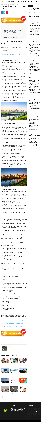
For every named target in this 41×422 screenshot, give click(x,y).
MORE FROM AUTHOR (13, 355)
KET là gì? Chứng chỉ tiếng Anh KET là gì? (34, 78)
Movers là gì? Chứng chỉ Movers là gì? (33, 61)
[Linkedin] (34, 411)
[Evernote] (36, 409)
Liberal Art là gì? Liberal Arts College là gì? (34, 94)
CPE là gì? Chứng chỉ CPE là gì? (34, 132)
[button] (39, 1)
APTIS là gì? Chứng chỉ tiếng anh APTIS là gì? (34, 64)
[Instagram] (31, 411)
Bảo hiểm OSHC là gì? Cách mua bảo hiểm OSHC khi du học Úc (4, 374)
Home (9, 1)
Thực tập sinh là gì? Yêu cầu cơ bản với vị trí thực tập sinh (34, 70)
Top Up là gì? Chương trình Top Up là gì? (34, 117)
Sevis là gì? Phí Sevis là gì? (34, 20)
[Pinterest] (39, 411)
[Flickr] (29, 411)
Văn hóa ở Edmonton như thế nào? (10, 31)
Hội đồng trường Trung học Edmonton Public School (11, 54)
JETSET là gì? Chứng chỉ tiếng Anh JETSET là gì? (34, 51)
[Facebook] (39, 409)
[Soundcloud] (29, 414)
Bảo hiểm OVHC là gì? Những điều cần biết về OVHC (13, 393)
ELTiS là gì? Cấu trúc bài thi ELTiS (34, 48)
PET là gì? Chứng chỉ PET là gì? (34, 97)
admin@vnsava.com (18, 413)
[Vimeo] (36, 414)
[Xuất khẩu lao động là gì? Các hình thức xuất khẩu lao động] (5, 389)
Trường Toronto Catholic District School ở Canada (10, 57)
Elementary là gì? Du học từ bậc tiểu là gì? (34, 126)
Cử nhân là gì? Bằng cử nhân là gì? (34, 26)
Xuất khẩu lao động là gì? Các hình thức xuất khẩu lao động (4, 393)
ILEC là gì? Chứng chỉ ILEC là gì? (34, 42)
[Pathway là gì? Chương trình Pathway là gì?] (23, 370)
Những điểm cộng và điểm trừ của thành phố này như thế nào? (14, 36)
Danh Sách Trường (26, 1)
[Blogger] (31, 409)
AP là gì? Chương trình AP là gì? (34, 112)
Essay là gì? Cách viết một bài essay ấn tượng (34, 90)
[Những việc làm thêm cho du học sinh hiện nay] (5, 360)
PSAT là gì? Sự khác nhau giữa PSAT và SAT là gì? (34, 56)
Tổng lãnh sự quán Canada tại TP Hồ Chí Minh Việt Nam (12, 326)
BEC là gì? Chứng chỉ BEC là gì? (34, 139)
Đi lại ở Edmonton (7, 33)
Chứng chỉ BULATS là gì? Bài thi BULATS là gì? (34, 81)
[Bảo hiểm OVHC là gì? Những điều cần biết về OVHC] (14, 389)
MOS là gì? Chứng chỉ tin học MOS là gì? (34, 73)
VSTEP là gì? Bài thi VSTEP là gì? (34, 136)
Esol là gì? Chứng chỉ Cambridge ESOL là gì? (33, 142)
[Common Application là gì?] (14, 380)
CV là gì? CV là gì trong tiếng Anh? (34, 75)
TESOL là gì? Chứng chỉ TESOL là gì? (34, 106)
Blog (4, 4)
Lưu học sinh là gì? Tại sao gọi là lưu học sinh (34, 29)
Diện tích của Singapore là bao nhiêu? (34, 114)
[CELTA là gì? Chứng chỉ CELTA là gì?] (23, 389)
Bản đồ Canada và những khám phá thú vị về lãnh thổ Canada (12, 323)
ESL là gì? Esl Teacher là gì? (34, 134)
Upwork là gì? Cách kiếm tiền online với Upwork (34, 12)
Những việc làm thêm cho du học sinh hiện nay (34, 9)
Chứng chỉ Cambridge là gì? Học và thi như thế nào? (22, 365)
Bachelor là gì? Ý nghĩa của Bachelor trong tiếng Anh (34, 129)
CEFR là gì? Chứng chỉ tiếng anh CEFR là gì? (34, 58)
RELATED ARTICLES (4, 355)
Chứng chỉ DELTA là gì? (33, 53)
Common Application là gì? (34, 31)
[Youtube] (29, 416)
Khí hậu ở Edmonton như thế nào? (10, 32)
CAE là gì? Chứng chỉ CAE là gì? (34, 120)
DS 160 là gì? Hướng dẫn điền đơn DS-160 (34, 45)
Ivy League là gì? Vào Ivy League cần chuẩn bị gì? (33, 67)
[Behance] (29, 409)
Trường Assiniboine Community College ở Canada (10, 55)
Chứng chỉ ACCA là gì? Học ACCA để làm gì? (34, 100)
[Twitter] (34, 414)
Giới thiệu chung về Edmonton (9, 29)
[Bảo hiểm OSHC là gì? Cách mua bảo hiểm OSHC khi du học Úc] (5, 370)
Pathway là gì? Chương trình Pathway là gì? (34, 23)
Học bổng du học (19, 1)
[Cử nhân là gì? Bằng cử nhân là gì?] (5, 380)
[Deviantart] (34, 409)
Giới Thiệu (32, 1)
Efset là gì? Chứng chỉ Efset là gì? (34, 109)
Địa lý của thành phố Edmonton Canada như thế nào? (13, 30)
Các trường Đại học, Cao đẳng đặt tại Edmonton (12, 37)
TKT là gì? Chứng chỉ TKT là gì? (34, 92)
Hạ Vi (9, 346)
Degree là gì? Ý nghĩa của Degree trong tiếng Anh (33, 145)
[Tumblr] (31, 414)
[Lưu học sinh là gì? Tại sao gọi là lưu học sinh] (23, 380)
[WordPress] (39, 414)
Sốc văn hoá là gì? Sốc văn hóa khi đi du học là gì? (34, 84)
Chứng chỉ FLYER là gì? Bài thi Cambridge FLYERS (34, 87)
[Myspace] (36, 411)
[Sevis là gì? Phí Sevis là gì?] (14, 370)
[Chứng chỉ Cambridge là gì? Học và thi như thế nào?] (23, 360)
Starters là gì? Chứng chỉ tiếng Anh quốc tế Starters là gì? (34, 103)
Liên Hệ (36, 1)
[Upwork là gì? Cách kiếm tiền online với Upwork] (14, 360)
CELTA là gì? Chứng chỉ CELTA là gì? (34, 39)
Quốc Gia (12, 1)
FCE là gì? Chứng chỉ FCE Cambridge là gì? (33, 123)
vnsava (20, 315)
